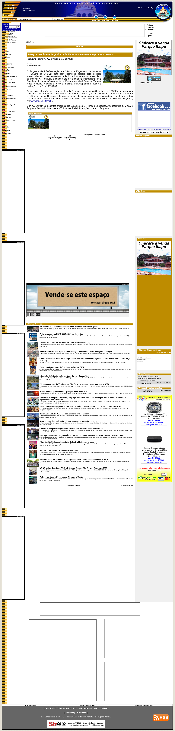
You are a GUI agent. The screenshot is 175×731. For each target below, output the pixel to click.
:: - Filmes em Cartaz (149, 350)
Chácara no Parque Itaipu (147, 380)
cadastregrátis (150, 35)
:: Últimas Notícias (34, 324)
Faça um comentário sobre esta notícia (55, 138)
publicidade (21, 150)
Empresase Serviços (149, 28)
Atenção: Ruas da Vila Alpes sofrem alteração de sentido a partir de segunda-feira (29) (76, 352)
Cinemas (142, 350)
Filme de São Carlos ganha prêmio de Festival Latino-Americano (67, 442)
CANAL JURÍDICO (11, 76)
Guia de (150, 25)
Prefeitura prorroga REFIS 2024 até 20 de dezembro (61, 334)
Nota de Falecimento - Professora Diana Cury (59, 451)
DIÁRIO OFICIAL (10, 80)
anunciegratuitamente (146, 382)
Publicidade (142, 238)
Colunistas (8, 114)
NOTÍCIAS (8, 64)
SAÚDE (7, 70)
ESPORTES (8, 73)
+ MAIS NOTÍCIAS (127, 485)
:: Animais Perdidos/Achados (149, 388)
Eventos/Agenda (143, 136)
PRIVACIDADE (93, 708)
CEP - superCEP (10, 111)
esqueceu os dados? (11, 28)
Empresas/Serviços (10, 98)
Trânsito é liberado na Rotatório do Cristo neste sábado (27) (65, 343)
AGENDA (8, 89)
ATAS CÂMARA (10, 83)
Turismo (7, 57)
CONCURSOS (9, 67)
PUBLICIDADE (64, 708)
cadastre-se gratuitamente (11, 30)
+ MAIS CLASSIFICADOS (163, 383)
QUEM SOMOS (50, 708)
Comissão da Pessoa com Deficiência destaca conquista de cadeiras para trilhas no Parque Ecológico (83, 435)
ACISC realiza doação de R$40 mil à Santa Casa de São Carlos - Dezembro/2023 (73, 468)
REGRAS (104, 708)
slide (38, 315)
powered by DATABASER (76, 713)
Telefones (7, 130)
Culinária (8, 117)
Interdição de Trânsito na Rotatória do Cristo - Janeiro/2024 (64, 376)
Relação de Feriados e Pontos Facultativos (154, 130)
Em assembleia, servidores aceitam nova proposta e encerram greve (68, 327)
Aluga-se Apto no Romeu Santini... (149, 376)
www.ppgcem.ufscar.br (41, 101)
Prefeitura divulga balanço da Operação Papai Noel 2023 (63, 392)
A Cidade (8, 54)
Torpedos (8, 133)
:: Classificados (143, 374)
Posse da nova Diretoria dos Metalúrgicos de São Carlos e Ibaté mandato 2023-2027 (75, 460)
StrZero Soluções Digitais (100, 717)
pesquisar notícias (74, 485)
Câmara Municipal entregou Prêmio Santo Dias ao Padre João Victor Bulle (71, 429)
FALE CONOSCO (79, 708)
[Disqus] (79, 176)
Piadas (7, 127)
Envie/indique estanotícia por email (70, 138)
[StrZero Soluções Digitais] (57, 725)
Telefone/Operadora (11, 105)
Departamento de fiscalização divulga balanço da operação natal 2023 (69, 421)
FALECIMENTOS (10, 86)
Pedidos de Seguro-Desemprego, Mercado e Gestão (61, 477)
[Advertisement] (13, 192)
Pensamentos (9, 124)
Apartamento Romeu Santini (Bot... (149, 378)
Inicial (7, 51)
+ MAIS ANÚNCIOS (165, 391)
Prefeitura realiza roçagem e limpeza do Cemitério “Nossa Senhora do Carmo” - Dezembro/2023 (80, 406)
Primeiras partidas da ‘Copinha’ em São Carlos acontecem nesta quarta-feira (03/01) (75, 384)
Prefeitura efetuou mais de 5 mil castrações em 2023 (62, 367)
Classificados (9, 95)
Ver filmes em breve (163, 353)
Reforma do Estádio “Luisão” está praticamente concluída (64, 414)
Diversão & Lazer (10, 120)
